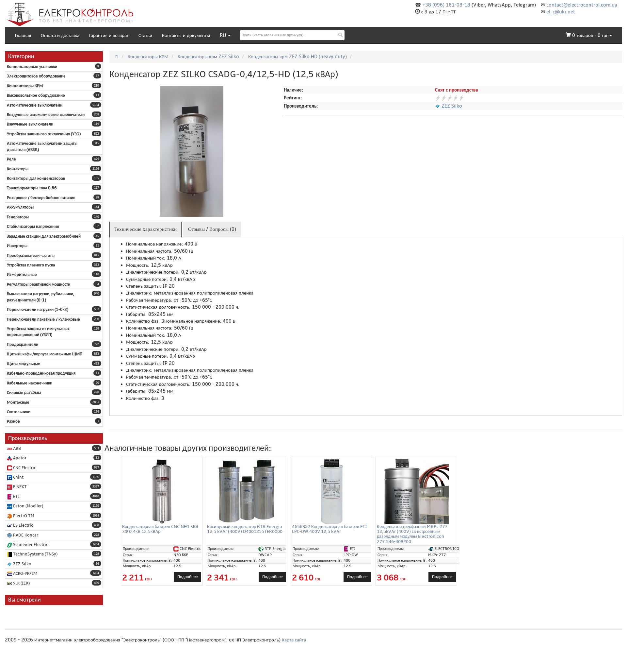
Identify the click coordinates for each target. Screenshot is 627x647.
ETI (16, 496)
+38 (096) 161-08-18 (446, 5)
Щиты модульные (23, 363)
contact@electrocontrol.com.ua (581, 5)
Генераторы (18, 217)
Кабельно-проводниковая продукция (41, 373)
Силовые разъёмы (24, 392)
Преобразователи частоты (31, 255)
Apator (19, 458)
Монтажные (18, 402)
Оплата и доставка (60, 35)
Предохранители (22, 344)
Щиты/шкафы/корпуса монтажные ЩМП (44, 354)
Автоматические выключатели (34, 105)
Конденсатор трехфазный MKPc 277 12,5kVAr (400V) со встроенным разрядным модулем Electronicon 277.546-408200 (412, 534)
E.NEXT (19, 486)
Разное (13, 421)
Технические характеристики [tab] (145, 229)
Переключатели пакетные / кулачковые (43, 319)
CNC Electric (24, 467)
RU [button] (223, 35)
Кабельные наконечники (29, 383)
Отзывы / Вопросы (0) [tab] (212, 229)
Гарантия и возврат (109, 35)
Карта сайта (294, 640)
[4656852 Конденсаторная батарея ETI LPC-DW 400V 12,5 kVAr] (331, 491)
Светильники (18, 412)
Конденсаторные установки (32, 66)
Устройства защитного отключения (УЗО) (44, 134)
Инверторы (17, 245)
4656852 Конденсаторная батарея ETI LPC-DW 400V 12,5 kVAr (329, 529)
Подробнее (187, 576)
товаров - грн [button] (590, 35)
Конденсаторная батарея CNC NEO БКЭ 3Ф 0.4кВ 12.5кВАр (160, 529)
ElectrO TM (23, 516)
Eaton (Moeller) (27, 506)
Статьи (145, 35)
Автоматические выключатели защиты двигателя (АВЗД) (42, 146)
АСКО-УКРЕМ (24, 573)
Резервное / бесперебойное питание (41, 197)
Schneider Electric (30, 544)
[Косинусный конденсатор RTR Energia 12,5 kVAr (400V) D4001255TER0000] (246, 491)
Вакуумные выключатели (30, 124)
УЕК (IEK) (21, 583)
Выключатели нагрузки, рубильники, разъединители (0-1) (40, 296)
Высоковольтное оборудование (36, 95)
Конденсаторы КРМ (25, 86)
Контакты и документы (186, 35)
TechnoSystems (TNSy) (34, 554)
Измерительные (22, 274)
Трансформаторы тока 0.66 (32, 188)
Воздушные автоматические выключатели (46, 114)
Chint (18, 477)
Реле (11, 159)
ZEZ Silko (21, 564)
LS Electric (22, 525)
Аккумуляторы (20, 207)
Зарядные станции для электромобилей (44, 236)
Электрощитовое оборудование (36, 76)
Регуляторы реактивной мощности (38, 284)
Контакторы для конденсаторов (36, 178)
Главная (23, 35)
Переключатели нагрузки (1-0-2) (37, 309)
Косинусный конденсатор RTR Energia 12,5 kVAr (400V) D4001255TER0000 (244, 529)
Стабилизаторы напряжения (33, 226)
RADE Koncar (25, 535)
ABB (16, 448)
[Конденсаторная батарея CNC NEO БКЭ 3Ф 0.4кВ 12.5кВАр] (161, 491)
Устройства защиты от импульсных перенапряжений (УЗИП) (38, 331)
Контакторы (17, 169)
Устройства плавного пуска (31, 265)
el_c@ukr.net (560, 12)
